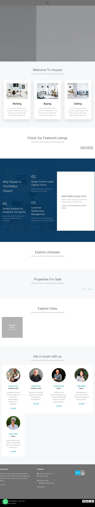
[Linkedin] (92, 501)
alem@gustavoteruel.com (46, 483)
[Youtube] (86, 501)
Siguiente (90, 147)
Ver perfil (13, 408)
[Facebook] (83, 501)
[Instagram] (89, 501)
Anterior (83, 147)
